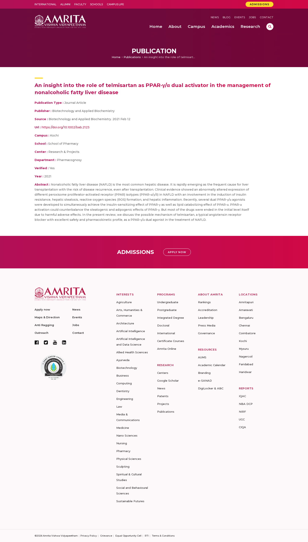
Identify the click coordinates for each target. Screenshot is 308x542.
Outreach (41, 332)
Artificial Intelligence (130, 331)
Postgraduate (167, 310)
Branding (204, 372)
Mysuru (244, 348)
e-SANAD (205, 380)
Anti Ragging (44, 325)
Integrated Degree (170, 317)
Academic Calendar (211, 365)
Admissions (259, 4)
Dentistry (122, 391)
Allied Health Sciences (132, 352)
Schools (96, 4)
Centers (162, 372)
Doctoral (163, 325)
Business (122, 375)
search (269, 26)
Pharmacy (123, 451)
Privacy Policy (88, 535)
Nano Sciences (126, 435)
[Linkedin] (64, 342)
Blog (226, 17)
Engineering (124, 398)
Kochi (243, 341)
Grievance (106, 535)
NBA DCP (246, 404)
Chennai (244, 325)
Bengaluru (246, 317)
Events (239, 17)
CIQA (242, 427)
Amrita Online (166, 348)
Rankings (204, 302)
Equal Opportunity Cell (128, 535)
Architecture (125, 323)
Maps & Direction (47, 317)
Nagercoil (245, 356)
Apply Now (177, 252)
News (215, 17)
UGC (242, 419)
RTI (147, 535)
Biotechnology (126, 367)
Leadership (206, 317)
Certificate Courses (170, 341)
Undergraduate (167, 302)
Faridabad (246, 364)
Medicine (122, 427)
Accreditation (207, 310)
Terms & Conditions (163, 535)
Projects (163, 404)
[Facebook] (37, 342)
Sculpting (122, 466)
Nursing (121, 443)
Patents (162, 396)
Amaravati (246, 310)
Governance (206, 333)
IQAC (242, 396)
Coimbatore (247, 333)
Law (119, 406)
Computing (124, 383)
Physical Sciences (128, 458)
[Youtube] (55, 342)
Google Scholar (168, 380)
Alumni (65, 4)
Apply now (42, 309)
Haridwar (245, 372)
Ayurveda (122, 360)
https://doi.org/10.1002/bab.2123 (65, 127)
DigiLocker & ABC (210, 388)
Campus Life (115, 4)
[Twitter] (46, 342)
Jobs (252, 17)
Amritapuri (246, 302)
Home (116, 57)
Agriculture (124, 302)
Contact (266, 17)
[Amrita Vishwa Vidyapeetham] (60, 21)
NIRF (242, 411)
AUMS (202, 357)
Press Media (206, 325)
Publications (132, 57)
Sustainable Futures (130, 501)
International (45, 4)
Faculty (80, 4)
